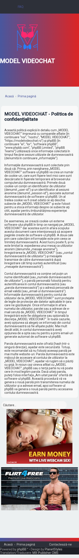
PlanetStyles (53, 549)
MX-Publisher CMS (45, 553)
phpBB (21, 549)
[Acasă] (27, 37)
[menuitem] (19, 7)
